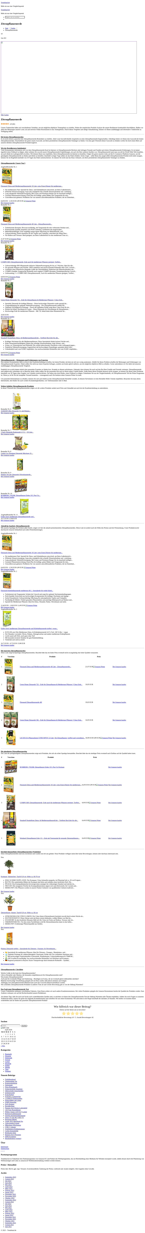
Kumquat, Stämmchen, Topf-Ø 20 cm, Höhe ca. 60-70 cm (20, 876)
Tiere (6, 1069)
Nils (2, 115)
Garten (13, 28)
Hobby (7, 1065)
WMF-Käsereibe (10, 1102)
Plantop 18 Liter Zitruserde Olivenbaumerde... (16, 474)
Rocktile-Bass (9, 1106)
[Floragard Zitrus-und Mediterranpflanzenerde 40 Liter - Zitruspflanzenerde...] (7, 222)
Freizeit (7, 1060)
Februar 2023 (9, 1190)
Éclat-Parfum (9, 1095)
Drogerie (8, 1056)
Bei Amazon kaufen (7, 203)
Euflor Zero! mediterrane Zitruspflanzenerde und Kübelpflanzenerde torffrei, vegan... (29, 628)
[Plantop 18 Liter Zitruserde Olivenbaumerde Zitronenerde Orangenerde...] (20, 473)
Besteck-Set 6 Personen (13, 1135)
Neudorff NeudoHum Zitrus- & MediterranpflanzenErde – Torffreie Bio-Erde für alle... (30, 338)
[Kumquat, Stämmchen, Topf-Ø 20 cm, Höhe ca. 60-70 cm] (9, 875)
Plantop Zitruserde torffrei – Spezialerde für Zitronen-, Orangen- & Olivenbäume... (28, 949)
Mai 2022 (8, 1208)
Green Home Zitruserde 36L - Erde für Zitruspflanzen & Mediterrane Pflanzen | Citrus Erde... (51, 720)
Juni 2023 (8, 1183)
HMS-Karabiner (10, 1137)
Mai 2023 (8, 1185)
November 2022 (10, 1196)
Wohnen (8, 1071)
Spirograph (9, 1085)
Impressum (4, 1147)
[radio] (64, 1013)
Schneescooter (10, 1093)
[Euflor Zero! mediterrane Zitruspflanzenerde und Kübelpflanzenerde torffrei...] (24, 515)
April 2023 (8, 1187)
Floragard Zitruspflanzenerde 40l (31, 702)
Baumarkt (8, 1054)
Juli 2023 (8, 1181)
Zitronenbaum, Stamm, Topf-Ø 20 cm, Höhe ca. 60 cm (19, 913)
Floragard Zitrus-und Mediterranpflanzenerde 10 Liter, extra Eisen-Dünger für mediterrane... (32, 186)
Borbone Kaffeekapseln (13, 1114)
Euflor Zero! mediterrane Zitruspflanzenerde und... (18, 517)
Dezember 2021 (10, 1217)
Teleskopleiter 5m (11, 1081)
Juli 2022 (8, 1204)
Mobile (7, 1067)
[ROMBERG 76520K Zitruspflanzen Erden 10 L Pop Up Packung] (20, 493)
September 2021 (10, 1223)
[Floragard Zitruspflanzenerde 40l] (8, 710)
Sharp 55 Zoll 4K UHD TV (14, 1117)
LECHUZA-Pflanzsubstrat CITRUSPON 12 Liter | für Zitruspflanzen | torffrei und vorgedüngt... (52, 738)
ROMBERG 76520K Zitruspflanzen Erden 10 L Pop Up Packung (42, 767)
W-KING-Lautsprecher (13, 1096)
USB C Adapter (10, 1127)
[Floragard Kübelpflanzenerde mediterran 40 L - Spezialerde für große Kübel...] (7, 589)
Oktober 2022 (9, 1198)
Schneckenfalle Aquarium (13, 1089)
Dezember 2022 (10, 1194)
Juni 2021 (8, 1227)
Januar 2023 (9, 1192)
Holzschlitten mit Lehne (13, 1100)
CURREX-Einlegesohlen (13, 1098)
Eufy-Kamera (9, 1104)
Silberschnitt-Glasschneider (14, 1091)
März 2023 (8, 1188)
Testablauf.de (5, 2)
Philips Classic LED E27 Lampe (16, 1112)
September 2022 (10, 1200)
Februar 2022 (9, 1213)
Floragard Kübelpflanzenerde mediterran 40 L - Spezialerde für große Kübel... (27, 590)
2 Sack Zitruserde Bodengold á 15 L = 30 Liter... (17, 432)
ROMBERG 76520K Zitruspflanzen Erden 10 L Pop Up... (20, 495)
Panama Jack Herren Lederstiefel (16, 1108)
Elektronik (8, 1058)
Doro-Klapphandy (11, 1087)
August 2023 (9, 1179)
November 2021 (10, 1219)
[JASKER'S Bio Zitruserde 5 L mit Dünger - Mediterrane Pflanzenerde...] (17, 409)
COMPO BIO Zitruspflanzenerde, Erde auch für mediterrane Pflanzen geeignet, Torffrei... (31, 262)
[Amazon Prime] (30, 201)
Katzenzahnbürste (11, 1083)
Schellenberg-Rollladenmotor (15, 1129)
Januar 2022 (9, 1215)
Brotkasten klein (10, 1133)
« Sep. (3, 1046)
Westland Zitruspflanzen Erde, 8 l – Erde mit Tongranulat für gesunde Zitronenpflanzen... (50, 838)
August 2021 (9, 1225)
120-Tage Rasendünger (13, 1110)
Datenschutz (5, 1149)
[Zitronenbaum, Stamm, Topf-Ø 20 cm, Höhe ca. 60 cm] (9, 911)
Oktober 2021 (9, 1221)
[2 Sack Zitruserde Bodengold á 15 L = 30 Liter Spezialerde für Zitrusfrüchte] (20, 430)
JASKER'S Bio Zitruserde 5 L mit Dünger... (15, 411)
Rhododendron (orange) (13, 1138)
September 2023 (10, 1177)
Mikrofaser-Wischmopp (13, 1125)
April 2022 (8, 1209)
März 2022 (8, 1211)
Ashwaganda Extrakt (12, 1123)
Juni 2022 (8, 1206)
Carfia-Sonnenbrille (11, 1131)
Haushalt (8, 1064)
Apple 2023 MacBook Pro (14, 1121)
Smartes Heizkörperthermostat (15, 1116)
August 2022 (9, 1202)
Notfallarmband (10, 1079)
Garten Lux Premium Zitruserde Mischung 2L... (17, 453)
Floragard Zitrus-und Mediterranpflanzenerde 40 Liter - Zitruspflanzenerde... (26, 224)
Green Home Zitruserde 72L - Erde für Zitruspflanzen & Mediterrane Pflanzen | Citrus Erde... (32, 300)
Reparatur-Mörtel (11, 1119)
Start (6, 28)
